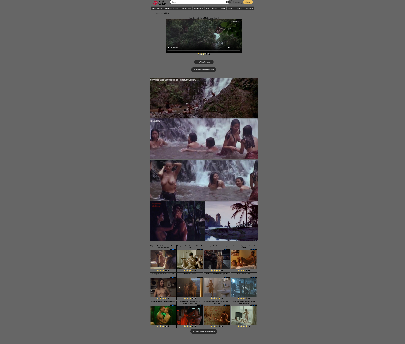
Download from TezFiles (205, 69)
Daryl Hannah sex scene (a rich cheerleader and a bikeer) (190, 302)
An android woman (190, 274)
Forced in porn (186, 8)
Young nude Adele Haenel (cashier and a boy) (190, 246)
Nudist (223, 8)
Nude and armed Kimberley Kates (217, 274)
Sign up (237, 2)
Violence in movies (171, 8)
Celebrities (249, 8)
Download (236, 22)
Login (249, 2)
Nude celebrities (162, 13)
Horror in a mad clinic (244, 274)
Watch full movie (205, 62)
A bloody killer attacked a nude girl (217, 246)
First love (239, 8)
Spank (230, 8)
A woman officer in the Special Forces (163, 301)
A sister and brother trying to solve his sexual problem (244, 302)
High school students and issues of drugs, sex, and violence (163, 246)
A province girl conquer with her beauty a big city (217, 302)
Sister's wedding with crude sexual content (244, 246)
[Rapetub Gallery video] (161, 4)
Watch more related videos (205, 331)
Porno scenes (157, 8)
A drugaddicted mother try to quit (163, 274)
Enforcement (198, 8)
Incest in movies (211, 8)
